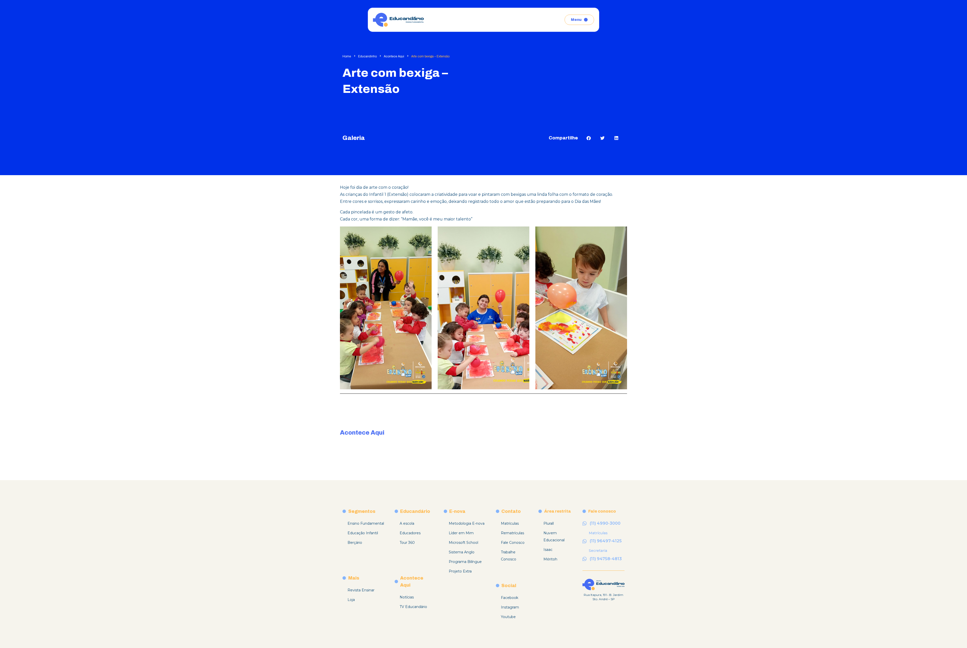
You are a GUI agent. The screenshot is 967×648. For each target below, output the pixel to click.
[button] (588, 138)
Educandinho (367, 56)
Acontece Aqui (394, 56)
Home (346, 56)
